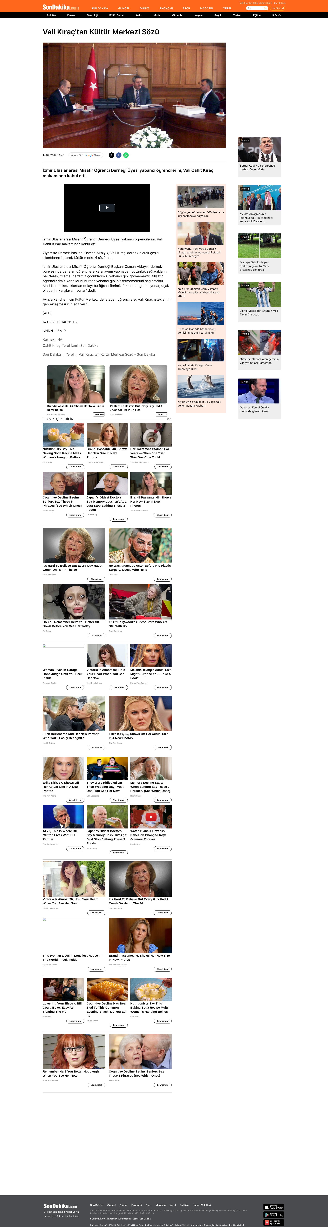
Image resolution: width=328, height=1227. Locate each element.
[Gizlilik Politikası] (117, 1225)
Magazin (161, 1205)
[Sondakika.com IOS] (273, 1207)
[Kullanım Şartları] (98, 1225)
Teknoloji (92, 15)
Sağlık (218, 15)
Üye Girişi (276, 8)
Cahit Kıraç (52, 244)
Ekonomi (136, 1205)
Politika (51, 15)
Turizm (237, 15)
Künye (76, 1216)
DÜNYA (145, 8)
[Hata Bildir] (238, 1225)
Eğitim (257, 15)
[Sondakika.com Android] (273, 1214)
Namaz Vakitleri (202, 1205)
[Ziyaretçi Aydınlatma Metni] (216, 1225)
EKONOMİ (166, 8)
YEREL (227, 8)
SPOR (186, 8)
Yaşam (199, 15)
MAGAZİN (206, 8)
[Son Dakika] (61, 7)
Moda (157, 15)
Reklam (60, 1216)
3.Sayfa (276, 15)
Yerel (173, 1205)
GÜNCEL (124, 8)
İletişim (68, 1216)
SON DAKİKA (99, 8)
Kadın (138, 15)
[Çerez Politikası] (165, 1225)
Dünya (123, 1205)
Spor (149, 1205)
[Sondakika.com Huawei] (273, 1222)
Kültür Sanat (116, 15)
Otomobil (177, 15)
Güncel (111, 1205)
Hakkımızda (49, 1216)
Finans (71, 15)
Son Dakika (96, 1205)
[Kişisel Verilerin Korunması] (188, 1225)
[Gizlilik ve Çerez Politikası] (141, 1225)
